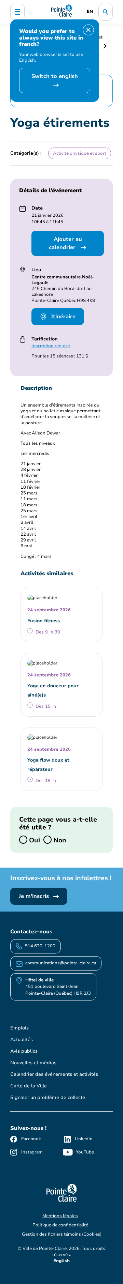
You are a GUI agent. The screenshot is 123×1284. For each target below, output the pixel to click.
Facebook (31, 1139)
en (90, 12)
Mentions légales (60, 1216)
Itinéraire (63, 316)
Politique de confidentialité (60, 1225)
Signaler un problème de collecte (47, 1097)
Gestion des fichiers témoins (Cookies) (61, 1234)
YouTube (85, 1152)
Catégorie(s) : (26, 153)
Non (59, 840)
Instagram (32, 1152)
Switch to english (54, 76)
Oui (33, 840)
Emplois (19, 1028)
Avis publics (24, 1051)
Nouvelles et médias (33, 1062)
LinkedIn (84, 1139)
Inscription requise (51, 346)
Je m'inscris (35, 896)
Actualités (21, 1039)
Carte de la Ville (28, 1086)
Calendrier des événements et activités (54, 1074)
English (61, 1261)
